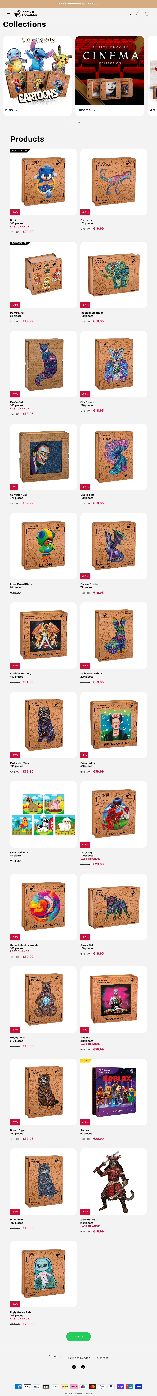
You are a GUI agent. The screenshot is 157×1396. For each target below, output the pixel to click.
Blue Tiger (16, 1221)
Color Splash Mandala (24, 948)
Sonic (20, 223)
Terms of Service (79, 1358)
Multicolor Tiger (20, 765)
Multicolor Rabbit (91, 675)
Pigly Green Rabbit (22, 1315)
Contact (102, 1358)
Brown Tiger (18, 1132)
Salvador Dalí (19, 496)
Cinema (84, 110)
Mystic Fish (87, 496)
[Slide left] (70, 123)
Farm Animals (19, 854)
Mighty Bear (18, 1039)
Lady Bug (90, 855)
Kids (9, 110)
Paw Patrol (17, 314)
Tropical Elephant (91, 314)
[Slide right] (87, 123)
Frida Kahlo (87, 765)
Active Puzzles (83, 1394)
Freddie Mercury (20, 675)
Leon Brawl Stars (21, 586)
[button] (8, 13)
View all (78, 1336)
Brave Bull (87, 947)
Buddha (90, 1041)
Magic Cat (20, 405)
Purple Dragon (89, 586)
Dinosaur (86, 222)
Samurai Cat (90, 1223)
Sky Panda (87, 404)
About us (55, 1356)
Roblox (86, 1132)
